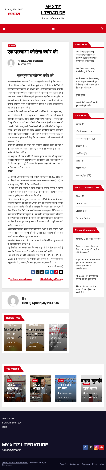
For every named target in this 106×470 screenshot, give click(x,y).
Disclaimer (81, 211)
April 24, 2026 (41, 393)
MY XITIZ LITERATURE (25, 444)
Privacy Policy (83, 218)
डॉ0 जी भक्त (11, 45)
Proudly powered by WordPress (15, 463)
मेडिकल (79, 146)
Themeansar (7, 465)
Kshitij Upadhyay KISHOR (32, 60)
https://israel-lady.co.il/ (87, 259)
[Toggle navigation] (53, 28)
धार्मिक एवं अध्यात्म (83, 139)
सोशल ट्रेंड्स (81, 175)
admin (12, 397)
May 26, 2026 (14, 393)
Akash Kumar (82, 286)
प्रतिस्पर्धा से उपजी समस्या (21, 279)
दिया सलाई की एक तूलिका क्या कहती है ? (86, 289)
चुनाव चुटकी (80, 95)
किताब (78, 124)
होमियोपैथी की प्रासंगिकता (50, 279)
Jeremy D (80, 239)
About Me (80, 196)
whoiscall (80, 276)
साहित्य (78, 168)
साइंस (78, 161)
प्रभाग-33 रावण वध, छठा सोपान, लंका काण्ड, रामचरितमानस (86, 265)
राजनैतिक (80, 153)
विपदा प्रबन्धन (94, 239)
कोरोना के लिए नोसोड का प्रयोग (13, 324)
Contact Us (81, 203)
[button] (102, 28)
